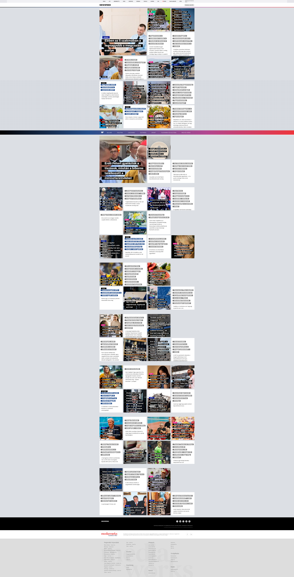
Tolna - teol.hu (107, 572)
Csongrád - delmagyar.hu (110, 552)
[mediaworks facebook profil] (187, 534)
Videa (124, 1)
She (158, 1)
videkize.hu (151, 563)
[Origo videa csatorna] (186, 521)
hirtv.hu (128, 557)
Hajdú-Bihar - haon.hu (109, 559)
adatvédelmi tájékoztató (158, 525)
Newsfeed (131, 1)
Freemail (138, 1)
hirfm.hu (173, 571)
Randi (165, 1)
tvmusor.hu (151, 565)
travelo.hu (151, 557)
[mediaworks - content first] (109, 534)
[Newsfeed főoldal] (105, 521)
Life (109, 1)
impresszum (184, 525)
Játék (180, 1)
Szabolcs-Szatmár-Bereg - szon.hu (112, 570)
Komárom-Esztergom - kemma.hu (112, 565)
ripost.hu (173, 542)
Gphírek (152, 1)
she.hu (172, 548)
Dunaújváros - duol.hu (109, 554)
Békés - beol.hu (108, 548)
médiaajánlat (190, 525)
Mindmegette (116, 1)
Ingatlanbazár (173, 1)
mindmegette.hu (152, 556)
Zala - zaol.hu (129, 546)
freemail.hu (173, 556)
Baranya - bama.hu (108, 546)
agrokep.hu (129, 569)
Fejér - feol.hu (107, 556)
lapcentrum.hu (174, 561)
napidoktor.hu (152, 554)
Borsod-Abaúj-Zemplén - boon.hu (112, 550)
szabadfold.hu (129, 556)
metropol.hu (174, 544)
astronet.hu (151, 545)
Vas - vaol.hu (129, 542)
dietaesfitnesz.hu (153, 559)
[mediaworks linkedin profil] (191, 534)
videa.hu (173, 559)
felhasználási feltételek (169, 525)
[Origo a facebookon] (177, 521)
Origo (104, 1)
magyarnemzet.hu (130, 554)
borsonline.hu (152, 573)
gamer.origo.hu (152, 550)
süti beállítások (178, 525)
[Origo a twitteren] (180, 521)
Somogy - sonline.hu (109, 568)
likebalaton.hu (152, 552)
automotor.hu (152, 546)
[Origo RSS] (189, 521)
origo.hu (128, 559)
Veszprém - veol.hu (131, 544)
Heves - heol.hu (108, 561)
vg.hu (127, 567)
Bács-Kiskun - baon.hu (109, 545)
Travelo (145, 1)
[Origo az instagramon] (183, 521)
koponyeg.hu (174, 557)
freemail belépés (189, 5)
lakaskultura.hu (152, 548)
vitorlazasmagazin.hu (154, 561)
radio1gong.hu (174, 569)
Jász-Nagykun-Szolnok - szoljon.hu (112, 563)
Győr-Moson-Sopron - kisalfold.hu (112, 557)
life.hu (172, 546)
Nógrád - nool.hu (108, 566)
